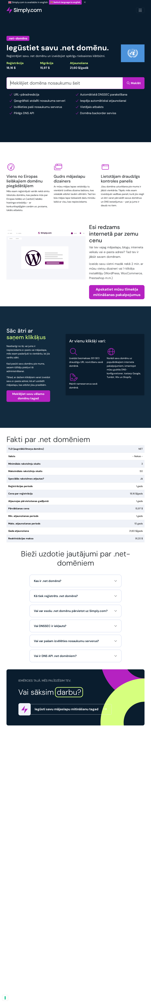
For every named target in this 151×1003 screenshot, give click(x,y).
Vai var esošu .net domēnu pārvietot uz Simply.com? (71, 611)
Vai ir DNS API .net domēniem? (55, 656)
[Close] (85, 2)
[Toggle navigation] (140, 10)
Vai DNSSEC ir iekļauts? (50, 626)
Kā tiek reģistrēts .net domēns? (56, 596)
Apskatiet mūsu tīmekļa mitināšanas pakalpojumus (117, 292)
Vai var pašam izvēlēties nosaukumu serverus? (66, 641)
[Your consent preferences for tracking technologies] (5, 998)
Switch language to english (66, 2)
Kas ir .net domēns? (47, 581)
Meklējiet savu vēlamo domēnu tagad (28, 396)
